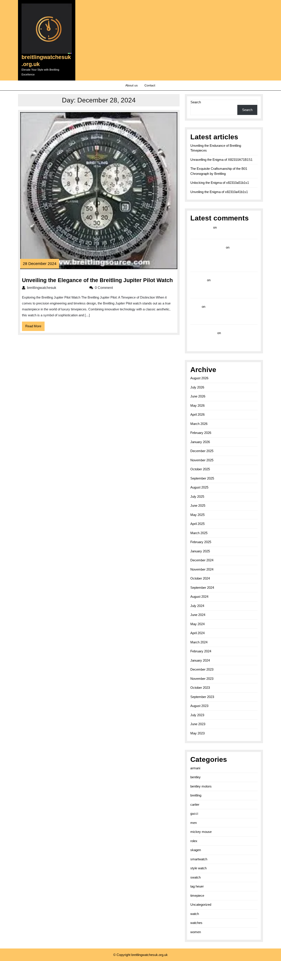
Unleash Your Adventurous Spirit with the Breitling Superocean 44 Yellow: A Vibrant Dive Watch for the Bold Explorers (223, 313)
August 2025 (199, 487)
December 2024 (201, 560)
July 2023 (197, 715)
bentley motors (201, 786)
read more (198, 280)
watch (194, 914)
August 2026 (199, 378)
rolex (193, 841)
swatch (195, 877)
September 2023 (202, 697)
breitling (195, 795)
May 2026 (197, 405)
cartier (194, 804)
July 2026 (197, 387)
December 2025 (201, 451)
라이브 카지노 (201, 227)
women (195, 932)
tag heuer (197, 886)
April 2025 (197, 524)
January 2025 (200, 551)
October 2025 (200, 469)
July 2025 (197, 496)
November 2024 (201, 569)
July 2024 (197, 606)
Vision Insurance (203, 333)
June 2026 (197, 396)
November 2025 (201, 460)
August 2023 (199, 706)
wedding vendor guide (207, 247)
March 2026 (198, 424)
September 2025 (202, 478)
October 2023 (200, 687)
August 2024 (199, 596)
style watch (198, 868)
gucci (194, 813)
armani (195, 768)
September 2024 (202, 587)
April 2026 (197, 414)
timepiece (197, 895)
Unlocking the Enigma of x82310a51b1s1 (219, 182)
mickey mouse (201, 832)
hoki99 (195, 306)
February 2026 (200, 433)
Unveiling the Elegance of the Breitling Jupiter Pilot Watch (97, 280)
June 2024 (197, 615)
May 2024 (197, 624)
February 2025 (200, 542)
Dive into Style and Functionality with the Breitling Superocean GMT (223, 286)
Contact (149, 85)
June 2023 (197, 724)
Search (196, 102)
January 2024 (200, 660)
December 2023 (201, 669)
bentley (195, 777)
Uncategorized (200, 904)
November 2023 (201, 678)
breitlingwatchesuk (56, 288)
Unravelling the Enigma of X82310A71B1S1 (221, 159)
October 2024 (200, 578)
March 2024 (198, 642)
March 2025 (198, 533)
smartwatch (198, 859)
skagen (195, 850)
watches (196, 923)
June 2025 (197, 505)
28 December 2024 (39, 263)
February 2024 (200, 651)
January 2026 (200, 442)
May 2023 (197, 733)
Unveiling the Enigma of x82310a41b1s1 (219, 192)
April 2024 (197, 633)
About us (131, 85)
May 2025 (197, 515)
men (193, 823)
